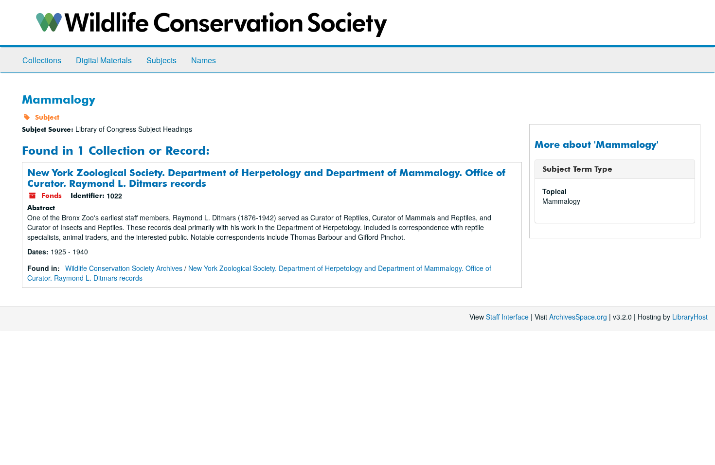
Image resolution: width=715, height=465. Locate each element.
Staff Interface (507, 317)
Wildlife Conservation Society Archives (123, 268)
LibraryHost (690, 317)
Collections (41, 60)
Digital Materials (104, 60)
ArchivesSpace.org (578, 317)
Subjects (161, 60)
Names (203, 60)
